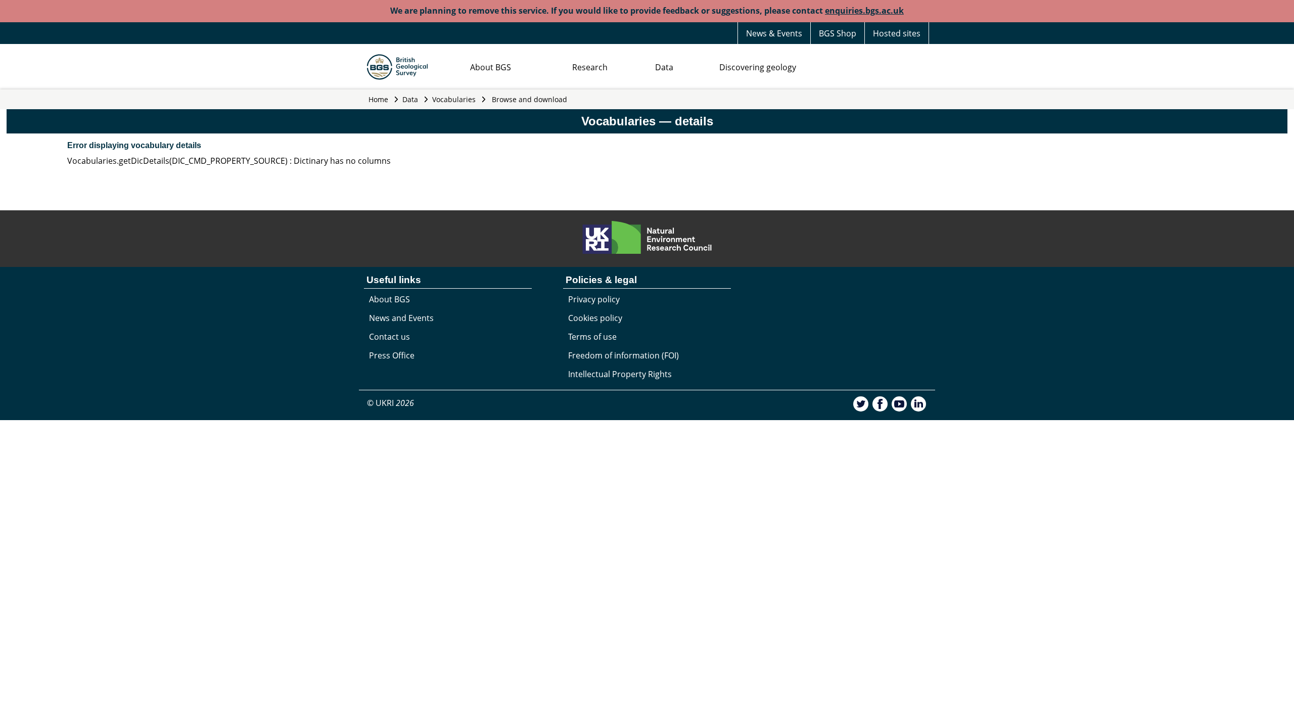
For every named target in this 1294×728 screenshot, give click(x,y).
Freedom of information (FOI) (623, 355)
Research (590, 67)
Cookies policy (595, 318)
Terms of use (592, 336)
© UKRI (390, 402)
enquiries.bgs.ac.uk (864, 10)
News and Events (401, 318)
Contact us (389, 336)
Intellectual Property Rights (620, 374)
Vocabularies (454, 99)
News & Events (774, 33)
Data (664, 67)
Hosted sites (896, 33)
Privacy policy (594, 299)
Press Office (391, 355)
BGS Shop (837, 33)
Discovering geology (757, 67)
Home (378, 99)
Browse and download (529, 99)
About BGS (490, 67)
